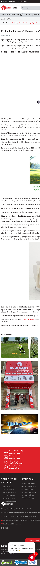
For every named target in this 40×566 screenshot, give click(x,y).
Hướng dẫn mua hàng (28, 483)
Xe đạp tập (26, 14)
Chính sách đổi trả (27, 489)
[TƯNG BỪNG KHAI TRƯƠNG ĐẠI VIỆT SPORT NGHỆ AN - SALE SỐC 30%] (19, 385)
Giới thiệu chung (8, 487)
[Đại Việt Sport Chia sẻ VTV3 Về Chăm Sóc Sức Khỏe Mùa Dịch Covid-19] (19, 424)
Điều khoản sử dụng (9, 498)
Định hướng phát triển (9, 492)
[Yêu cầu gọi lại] (35, 554)
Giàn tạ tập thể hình (12, 14)
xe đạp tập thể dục (28, 319)
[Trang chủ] (3, 23)
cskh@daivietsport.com (15, 524)
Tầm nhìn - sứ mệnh (9, 490)
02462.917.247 (25, 520)
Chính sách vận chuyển (29, 492)
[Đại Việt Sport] (9, 8)
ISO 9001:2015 (22, 1)
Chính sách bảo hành (28, 495)
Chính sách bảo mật (9, 495)
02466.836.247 (15, 520)
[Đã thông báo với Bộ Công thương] (21, 562)
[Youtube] (6, 528)
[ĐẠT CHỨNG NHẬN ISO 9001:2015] (32, 562)
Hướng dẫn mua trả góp (10, 501)
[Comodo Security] (5, 562)
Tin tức (8, 23)
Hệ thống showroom (7, 1)
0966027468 (14, 453)
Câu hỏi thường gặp (28, 498)
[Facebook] (2, 528)
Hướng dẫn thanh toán (29, 486)
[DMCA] (12, 562)
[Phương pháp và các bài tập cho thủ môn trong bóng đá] (19, 347)
